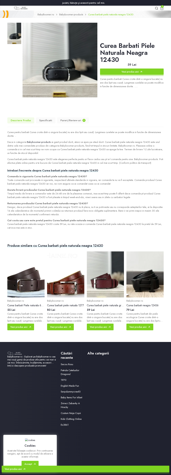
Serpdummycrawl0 (71, 391)
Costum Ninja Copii (71, 413)
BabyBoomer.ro (46, 14)
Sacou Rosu (67, 364)
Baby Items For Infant (71, 397)
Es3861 (65, 425)
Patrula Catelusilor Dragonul (70, 372)
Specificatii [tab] (45, 120)
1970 (63, 380)
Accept (28, 464)
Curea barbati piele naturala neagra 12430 (110, 14)
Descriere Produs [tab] (21, 120)
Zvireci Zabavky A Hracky (70, 405)
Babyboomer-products (71, 14)
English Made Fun (70, 386)
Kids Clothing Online (71, 419)
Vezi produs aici (130, 71)
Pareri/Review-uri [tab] (72, 120)
